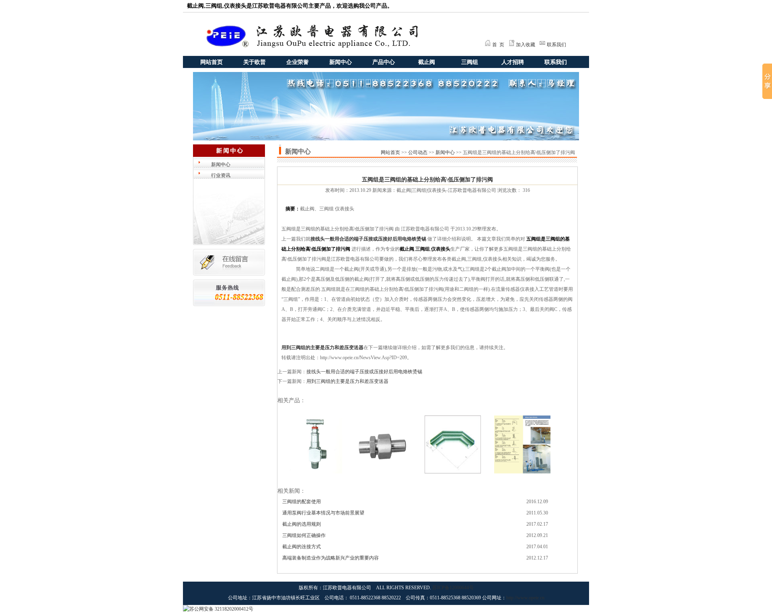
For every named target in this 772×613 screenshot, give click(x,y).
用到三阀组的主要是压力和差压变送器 (322, 347)
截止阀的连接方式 (301, 546)
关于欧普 (254, 62)
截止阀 (426, 62)
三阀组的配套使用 (301, 501)
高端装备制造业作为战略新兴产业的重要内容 (330, 558)
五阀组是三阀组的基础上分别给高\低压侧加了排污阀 (427, 180)
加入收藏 (525, 44)
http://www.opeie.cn (525, 598)
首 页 (498, 44)
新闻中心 (340, 62)
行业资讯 (220, 175)
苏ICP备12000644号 (453, 587)
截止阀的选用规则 (301, 524)
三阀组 (469, 62)
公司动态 (417, 152)
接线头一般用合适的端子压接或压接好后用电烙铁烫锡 (368, 239)
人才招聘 (512, 62)
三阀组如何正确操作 (304, 535)
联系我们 (556, 44)
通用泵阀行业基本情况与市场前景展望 (323, 513)
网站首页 (211, 62)
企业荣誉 (297, 62)
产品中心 (383, 62)
